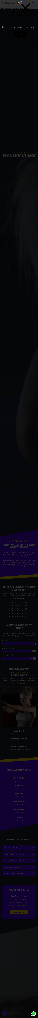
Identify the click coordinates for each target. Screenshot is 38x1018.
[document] (19, 509)
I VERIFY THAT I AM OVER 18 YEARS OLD (19, 27)
